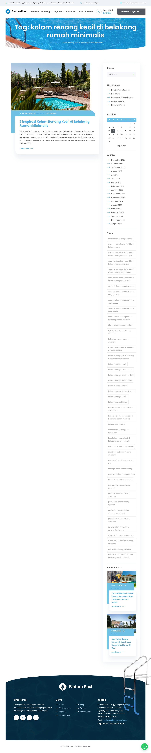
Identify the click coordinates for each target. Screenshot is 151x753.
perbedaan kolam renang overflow (118, 520)
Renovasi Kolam (118, 105)
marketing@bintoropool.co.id (134, 3)
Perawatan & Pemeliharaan (122, 97)
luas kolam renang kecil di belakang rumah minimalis (119, 439)
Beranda (34, 11)
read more (25, 148)
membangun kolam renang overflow (119, 453)
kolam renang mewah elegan (120, 369)
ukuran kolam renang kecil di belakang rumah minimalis (120, 556)
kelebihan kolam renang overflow (118, 340)
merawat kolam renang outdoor (121, 474)
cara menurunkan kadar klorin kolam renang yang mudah (121, 270)
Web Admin (40, 113)
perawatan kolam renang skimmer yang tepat (118, 511)
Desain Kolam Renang (120, 90)
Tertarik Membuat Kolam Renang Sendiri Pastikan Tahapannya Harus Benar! (122, 597)
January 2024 (117, 216)
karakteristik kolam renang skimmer (119, 332)
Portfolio (70, 11)
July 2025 (115, 175)
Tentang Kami (65, 708)
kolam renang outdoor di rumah (121, 391)
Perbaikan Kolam (118, 101)
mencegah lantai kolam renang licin (121, 461)
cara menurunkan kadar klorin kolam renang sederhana (121, 262)
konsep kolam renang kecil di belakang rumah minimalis (120, 417)
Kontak (89, 11)
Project (83, 708)
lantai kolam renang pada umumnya (118, 431)
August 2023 (116, 224)
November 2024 (118, 197)
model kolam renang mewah (120, 479)
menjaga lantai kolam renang (120, 469)
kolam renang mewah (117, 364)
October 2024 (117, 201)
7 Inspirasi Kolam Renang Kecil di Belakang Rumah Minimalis (55, 124)
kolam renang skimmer (117, 402)
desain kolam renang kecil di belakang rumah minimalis (120, 318)
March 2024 (116, 209)
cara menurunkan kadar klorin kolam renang (121, 245)
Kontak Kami (85, 712)
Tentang (45, 11)
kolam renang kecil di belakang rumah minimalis (121, 348)
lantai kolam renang (116, 424)
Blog (81, 11)
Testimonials (64, 715)
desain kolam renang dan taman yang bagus (121, 301)
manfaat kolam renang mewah (121, 446)
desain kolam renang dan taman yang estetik (121, 309)
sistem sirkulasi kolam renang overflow (120, 542)
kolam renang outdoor (117, 386)
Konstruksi (115, 94)
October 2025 (117, 164)
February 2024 (117, 212)
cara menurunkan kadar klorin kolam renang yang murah (121, 279)
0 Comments (51, 113)
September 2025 (118, 167)
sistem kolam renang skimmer (120, 535)
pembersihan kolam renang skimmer (119, 486)
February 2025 (117, 186)
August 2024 (116, 205)
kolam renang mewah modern (121, 375)
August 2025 (116, 171)
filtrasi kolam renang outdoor (120, 325)
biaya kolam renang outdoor (120, 239)
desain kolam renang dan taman (121, 286)
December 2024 (118, 194)
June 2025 (115, 179)
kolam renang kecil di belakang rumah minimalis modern (121, 357)
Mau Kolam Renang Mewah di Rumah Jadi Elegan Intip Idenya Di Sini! (121, 643)
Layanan (58, 11)
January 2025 (117, 190)
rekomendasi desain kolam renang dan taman (119, 528)
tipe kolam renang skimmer (119, 549)
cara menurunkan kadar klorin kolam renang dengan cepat (121, 254)
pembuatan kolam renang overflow (119, 494)
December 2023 (118, 220)
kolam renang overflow (118, 397)
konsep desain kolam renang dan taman (120, 409)
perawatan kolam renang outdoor (118, 503)
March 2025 (116, 182)
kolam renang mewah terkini (120, 380)
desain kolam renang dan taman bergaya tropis (121, 293)
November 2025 (118, 160)
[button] (144, 746)
